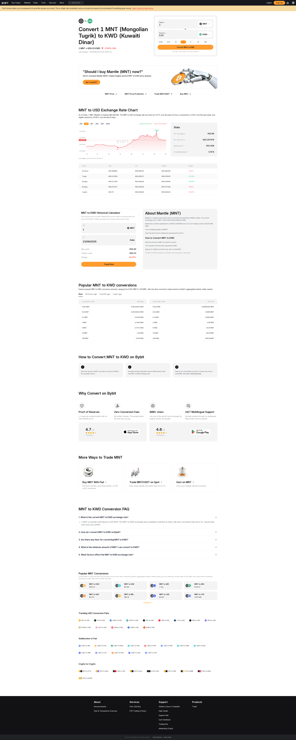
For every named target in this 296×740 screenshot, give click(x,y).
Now (81, 294)
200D (108, 124)
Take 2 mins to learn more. (143, 8)
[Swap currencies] (185, 29)
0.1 (176, 42)
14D (91, 124)
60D (102, 124)
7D (86, 124)
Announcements (100, 707)
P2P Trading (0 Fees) (138, 711)
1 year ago (117, 294)
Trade (194, 707)
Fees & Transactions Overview (105, 711)
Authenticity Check (166, 728)
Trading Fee (163, 724)
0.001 (161, 42)
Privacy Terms (167, 737)
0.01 (168, 42)
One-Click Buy (135, 707)
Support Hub (163, 715)
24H (81, 124)
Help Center (163, 711)
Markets (27, 3)
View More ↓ (148, 603)
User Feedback (165, 720)
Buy (84, 225)
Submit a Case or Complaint (169, 707)
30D (97, 124)
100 (205, 42)
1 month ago (104, 294)
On (84, 237)
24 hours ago (91, 294)
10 (198, 42)
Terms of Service (157, 737)
